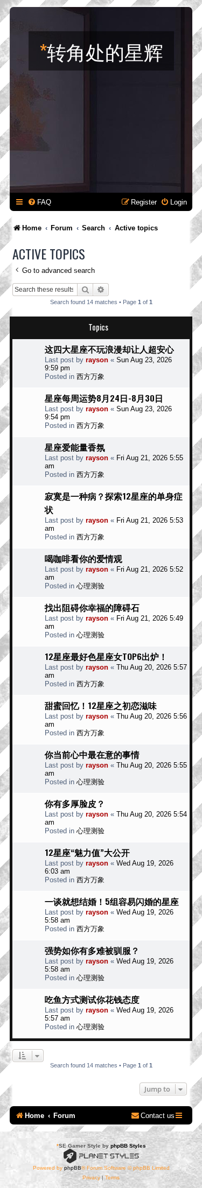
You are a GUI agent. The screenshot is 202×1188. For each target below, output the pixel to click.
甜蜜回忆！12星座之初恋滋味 (101, 705)
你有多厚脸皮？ (75, 803)
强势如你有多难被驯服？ (92, 950)
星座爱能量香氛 (75, 446)
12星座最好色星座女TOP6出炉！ (106, 656)
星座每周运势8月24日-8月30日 (104, 397)
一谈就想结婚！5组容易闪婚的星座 (112, 901)
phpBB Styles (128, 1146)
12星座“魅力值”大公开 (87, 852)
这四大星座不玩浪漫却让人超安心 (109, 348)
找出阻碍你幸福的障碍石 (92, 607)
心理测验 (90, 586)
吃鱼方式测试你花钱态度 (92, 999)
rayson (97, 360)
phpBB (72, 1168)
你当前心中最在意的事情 (92, 754)
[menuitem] (39, 202)
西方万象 (90, 376)
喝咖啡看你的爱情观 (83, 558)
